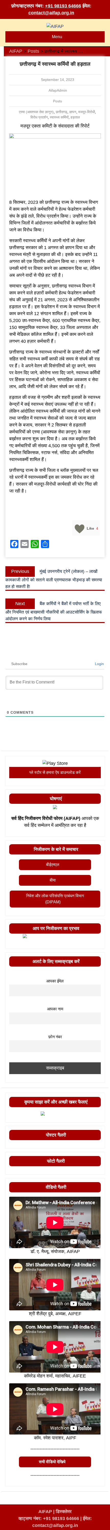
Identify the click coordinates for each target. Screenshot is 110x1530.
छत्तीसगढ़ (61, 112)
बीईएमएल (52, 864)
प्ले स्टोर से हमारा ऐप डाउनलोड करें (55, 772)
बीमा (53, 880)
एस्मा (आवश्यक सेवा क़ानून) (36, 112)
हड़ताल (75, 117)
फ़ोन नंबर (55, 1036)
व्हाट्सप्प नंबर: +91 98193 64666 (48, 1518)
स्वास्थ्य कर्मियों (59, 117)
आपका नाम (55, 1009)
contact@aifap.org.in (51, 12)
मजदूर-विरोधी (86, 112)
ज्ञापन (72, 112)
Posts (57, 101)
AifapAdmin (58, 90)
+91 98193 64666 (63, 5)
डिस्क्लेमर (64, 1511)
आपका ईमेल (55, 981)
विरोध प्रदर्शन (39, 117)
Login (99, 664)
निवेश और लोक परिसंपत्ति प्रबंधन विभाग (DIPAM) (55, 899)
